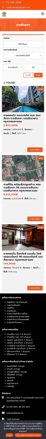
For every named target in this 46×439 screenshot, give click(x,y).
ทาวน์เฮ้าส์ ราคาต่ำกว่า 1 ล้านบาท (21, 345)
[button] (23, 56)
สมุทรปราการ (12, 383)
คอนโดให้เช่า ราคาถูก (16, 366)
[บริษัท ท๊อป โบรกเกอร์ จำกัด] (3, 14)
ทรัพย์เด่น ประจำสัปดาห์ (17, 302)
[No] (43, 429)
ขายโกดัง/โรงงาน (14, 322)
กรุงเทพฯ (11, 377)
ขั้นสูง (38, 75)
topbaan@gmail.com (17, 7)
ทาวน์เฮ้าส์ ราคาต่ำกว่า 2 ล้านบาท (21, 348)
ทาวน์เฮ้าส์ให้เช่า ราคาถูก (17, 371)
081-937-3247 (24, 407)
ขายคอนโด (11, 310)
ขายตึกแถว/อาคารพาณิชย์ (18, 316)
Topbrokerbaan (12, 419)
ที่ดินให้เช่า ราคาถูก (14, 374)
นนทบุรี (10, 380)
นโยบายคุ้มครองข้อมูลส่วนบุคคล (28, 435)
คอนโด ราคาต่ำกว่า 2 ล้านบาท (20, 342)
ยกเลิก (28, 75)
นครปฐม (10, 386)
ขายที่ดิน (10, 308)
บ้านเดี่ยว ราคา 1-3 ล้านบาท (19, 334)
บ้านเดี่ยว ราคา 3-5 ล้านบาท (19, 337)
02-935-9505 (13, 2)
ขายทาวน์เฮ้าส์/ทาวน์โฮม (17, 313)
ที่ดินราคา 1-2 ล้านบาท (16, 354)
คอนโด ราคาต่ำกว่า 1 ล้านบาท (19, 340)
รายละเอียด (35, 149)
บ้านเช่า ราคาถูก (13, 369)
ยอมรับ (9, 435)
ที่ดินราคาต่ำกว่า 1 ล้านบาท (18, 351)
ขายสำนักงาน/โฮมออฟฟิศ (18, 319)
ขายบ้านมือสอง (13, 305)
